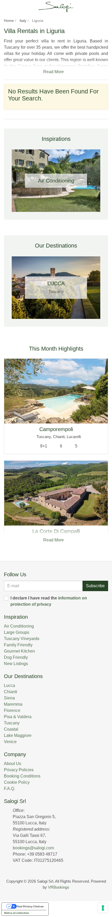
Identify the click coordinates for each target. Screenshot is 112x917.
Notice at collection (16, 912)
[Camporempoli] (56, 391)
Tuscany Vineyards (21, 638)
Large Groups (16, 632)
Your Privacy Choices (30, 906)
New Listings (16, 663)
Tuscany (12, 723)
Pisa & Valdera (18, 716)
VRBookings (58, 887)
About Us (12, 763)
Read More (54, 71)
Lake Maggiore (18, 735)
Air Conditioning (19, 626)
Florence (12, 710)
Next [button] (103, 181)
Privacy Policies (19, 770)
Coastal (11, 729)
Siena (9, 698)
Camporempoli (56, 429)
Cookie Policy (17, 782)
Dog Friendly (16, 657)
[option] (56, 181)
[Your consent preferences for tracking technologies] (103, 908)
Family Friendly (18, 645)
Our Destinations (23, 676)
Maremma (13, 704)
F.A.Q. (9, 788)
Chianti (10, 692)
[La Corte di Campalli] (56, 493)
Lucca (9, 685)
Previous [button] (9, 181)
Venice (10, 741)
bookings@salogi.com (33, 848)
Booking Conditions (22, 776)
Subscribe (95, 586)
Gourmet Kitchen (19, 651)
